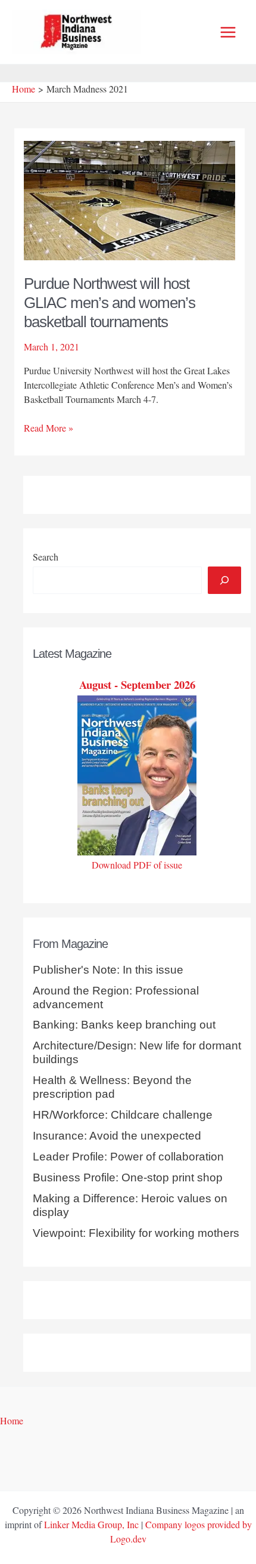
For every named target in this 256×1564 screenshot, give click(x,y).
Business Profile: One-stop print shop (128, 1177)
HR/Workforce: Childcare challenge (123, 1115)
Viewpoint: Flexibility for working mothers (136, 1233)
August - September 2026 (137, 684)
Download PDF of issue (137, 864)
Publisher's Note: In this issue (108, 969)
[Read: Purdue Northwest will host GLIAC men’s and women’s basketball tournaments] (130, 199)
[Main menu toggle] (228, 32)
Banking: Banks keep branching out (124, 1024)
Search (45, 556)
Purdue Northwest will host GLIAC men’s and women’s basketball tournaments (109, 303)
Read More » (48, 428)
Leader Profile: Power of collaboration (128, 1156)
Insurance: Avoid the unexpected (117, 1135)
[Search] (224, 580)
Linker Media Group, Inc (91, 1524)
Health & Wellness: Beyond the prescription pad (112, 1087)
